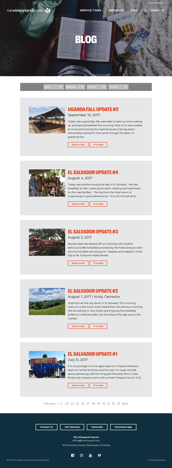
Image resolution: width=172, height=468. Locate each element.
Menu (155, 10)
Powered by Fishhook (157, 460)
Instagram (81, 455)
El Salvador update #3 (93, 232)
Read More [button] (78, 144)
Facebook (72, 455)
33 (118, 403)
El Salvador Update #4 (93, 172)
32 (113, 403)
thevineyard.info (155, 3)
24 (72, 403)
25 (77, 403)
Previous (49, 403)
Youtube (90, 455)
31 (108, 403)
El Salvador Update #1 (92, 354)
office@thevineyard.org (86, 440)
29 (98, 403)
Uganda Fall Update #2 (93, 109)
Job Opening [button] (72, 427)
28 (93, 403)
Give (134, 10)
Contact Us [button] (46, 427)
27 (88, 403)
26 (82, 403)
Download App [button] (123, 427)
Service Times (90, 10)
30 (103, 403)
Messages (116, 10)
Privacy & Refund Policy (40, 460)
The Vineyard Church (21, 460)
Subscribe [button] (97, 427)
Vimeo (99, 455)
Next (125, 403)
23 (67, 403)
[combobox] (54, 87)
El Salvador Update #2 (93, 291)
